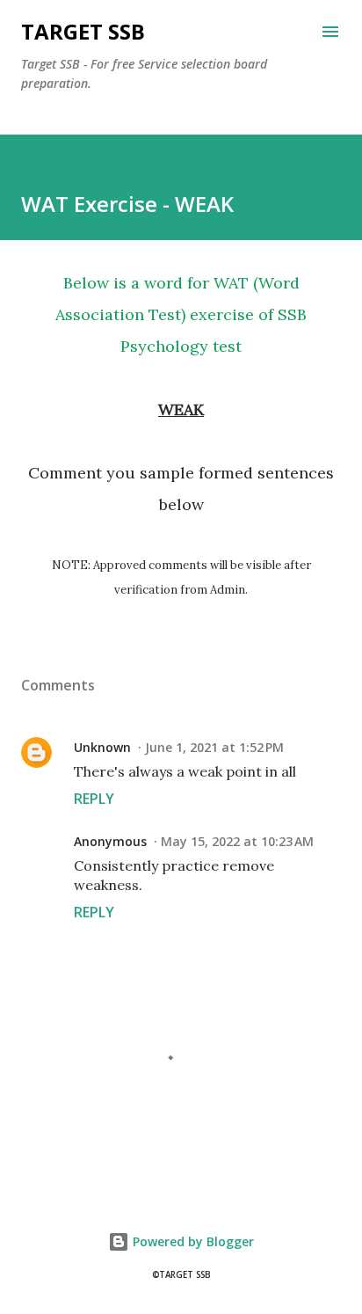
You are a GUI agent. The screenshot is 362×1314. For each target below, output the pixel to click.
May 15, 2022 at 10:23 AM (237, 841)
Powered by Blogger (191, 1241)
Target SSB (83, 31)
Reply (94, 798)
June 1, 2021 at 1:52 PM (214, 747)
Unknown (102, 747)
